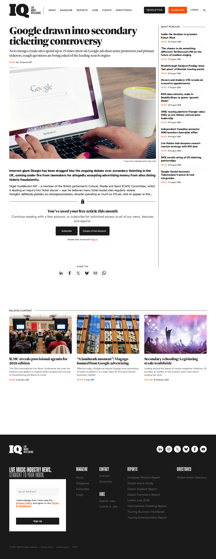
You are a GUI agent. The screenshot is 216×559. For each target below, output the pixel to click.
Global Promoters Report (143, 495)
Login (194, 9)
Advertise (105, 481)
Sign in (94, 239)
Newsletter (155, 10)
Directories (124, 10)
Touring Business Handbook (145, 512)
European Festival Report (143, 477)
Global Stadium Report (142, 489)
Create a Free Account (94, 231)
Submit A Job (108, 506)
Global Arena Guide (140, 483)
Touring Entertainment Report (147, 517)
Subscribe (177, 10)
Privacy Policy (47, 547)
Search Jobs (107, 501)
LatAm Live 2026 (138, 500)
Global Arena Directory (192, 477)
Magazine (66, 10)
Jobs (95, 10)
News (52, 10)
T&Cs (74, 547)
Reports (82, 10)
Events (107, 10)
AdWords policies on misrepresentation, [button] (47, 194)
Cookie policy (63, 547)
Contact (104, 476)
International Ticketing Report (147, 506)
